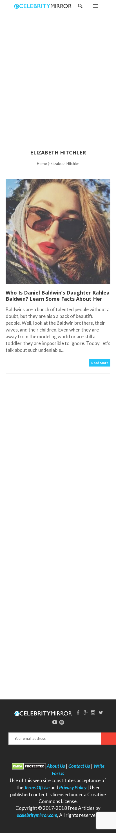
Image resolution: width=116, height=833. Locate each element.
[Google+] (85, 712)
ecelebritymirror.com (37, 815)
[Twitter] (100, 712)
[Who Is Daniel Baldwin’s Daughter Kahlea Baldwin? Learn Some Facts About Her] (58, 231)
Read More (99, 363)
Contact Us (79, 766)
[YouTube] (55, 722)
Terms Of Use (37, 787)
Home (42, 163)
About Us (56, 766)
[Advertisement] (58, 84)
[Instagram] (93, 712)
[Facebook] (78, 712)
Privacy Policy (72, 787)
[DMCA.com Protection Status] (29, 766)
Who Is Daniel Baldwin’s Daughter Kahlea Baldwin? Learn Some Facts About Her (58, 295)
